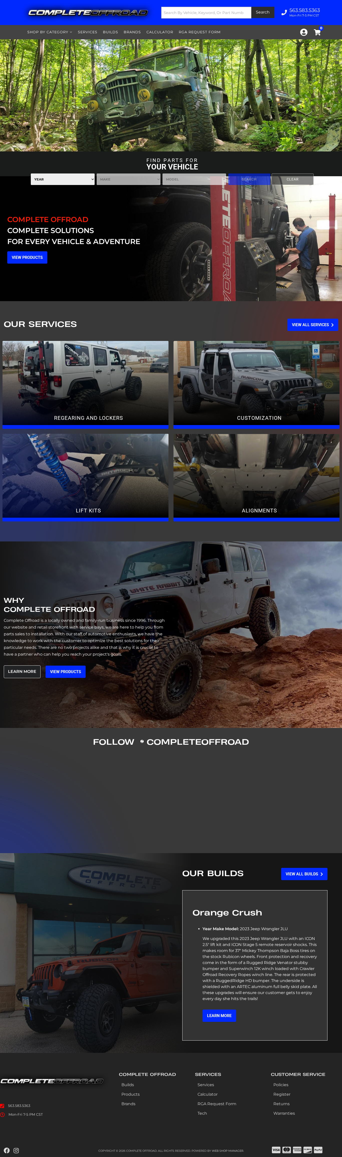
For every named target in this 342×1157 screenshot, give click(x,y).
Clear (293, 179)
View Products (65, 671)
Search (249, 179)
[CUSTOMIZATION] (256, 385)
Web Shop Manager (227, 1150)
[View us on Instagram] (16, 1150)
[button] (217, 13)
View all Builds (302, 874)
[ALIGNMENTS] (256, 477)
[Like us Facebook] (7, 1150)
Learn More (22, 671)
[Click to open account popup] (304, 32)
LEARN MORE (219, 1015)
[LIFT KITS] (85, 477)
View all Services (311, 324)
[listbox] (63, 179)
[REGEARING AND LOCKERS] (85, 385)
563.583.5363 (19, 1105)
